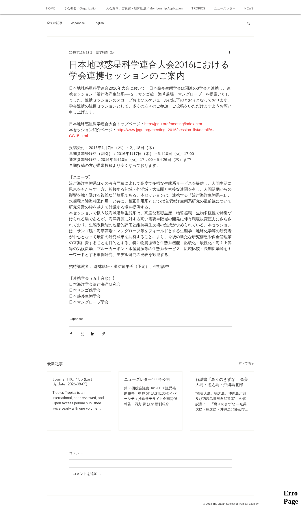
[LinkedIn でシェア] (93, 334)
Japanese (78, 23)
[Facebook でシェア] (71, 334)
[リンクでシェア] (103, 334)
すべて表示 (246, 363)
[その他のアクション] (229, 52)
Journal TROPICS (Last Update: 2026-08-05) (72, 382)
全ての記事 (54, 23)
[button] (248, 23)
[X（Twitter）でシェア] (82, 334)
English (99, 23)
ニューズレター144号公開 (147, 379)
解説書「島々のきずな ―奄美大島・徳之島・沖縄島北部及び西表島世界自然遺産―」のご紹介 (221, 382)
